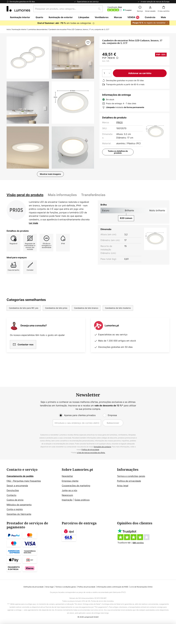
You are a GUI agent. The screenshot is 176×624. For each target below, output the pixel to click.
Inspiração (67, 499)
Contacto (11, 495)
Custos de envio (15, 499)
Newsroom (67, 495)
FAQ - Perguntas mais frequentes (24, 480)
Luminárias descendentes (37, 29)
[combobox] (68, 9)
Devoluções (13, 490)
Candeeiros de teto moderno (118, 308)
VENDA (131, 17)
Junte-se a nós (69, 490)
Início (9, 29)
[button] (28, 102)
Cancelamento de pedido (20, 476)
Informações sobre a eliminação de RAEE (112, 587)
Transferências (93, 195)
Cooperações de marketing (76, 485)
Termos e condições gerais (131, 476)
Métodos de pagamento (19, 504)
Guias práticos (82, 499)
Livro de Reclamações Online (141, 587)
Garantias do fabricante (19, 514)
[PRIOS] (16, 210)
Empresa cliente (70, 480)
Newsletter (67, 476)
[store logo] (18, 9)
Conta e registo (15, 509)
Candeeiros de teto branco (86, 308)
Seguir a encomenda (17, 485)
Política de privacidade (90, 449)
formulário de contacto (102, 447)
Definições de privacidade (34, 587)
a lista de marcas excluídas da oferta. (91, 452)
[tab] (25, 195)
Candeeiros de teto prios (56, 308)
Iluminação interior (19, 29)
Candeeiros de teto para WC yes (23, 308)
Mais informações (62, 195)
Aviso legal (122, 485)
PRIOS (119, 122)
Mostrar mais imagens (50, 174)
